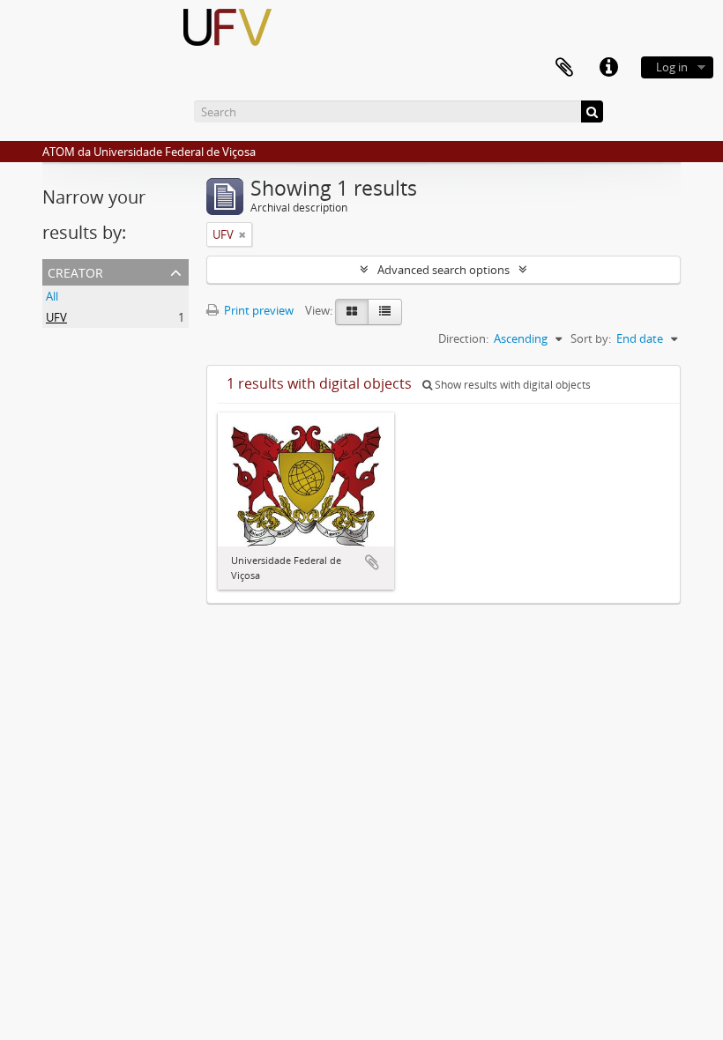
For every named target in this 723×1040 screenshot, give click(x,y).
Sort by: (590, 338)
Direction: (463, 338)
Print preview (257, 310)
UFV (56, 317)
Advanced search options (443, 270)
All (52, 296)
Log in (672, 67)
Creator (75, 271)
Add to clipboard (372, 562)
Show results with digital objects (511, 384)
